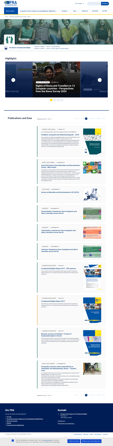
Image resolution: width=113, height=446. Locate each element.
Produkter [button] (64, 11)
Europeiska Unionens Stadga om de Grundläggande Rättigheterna (25, 419)
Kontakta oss (61, 421)
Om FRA (104, 11)
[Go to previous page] (78, 118)
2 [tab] (55, 100)
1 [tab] (51, 100)
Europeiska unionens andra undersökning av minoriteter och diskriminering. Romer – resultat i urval (58, 368)
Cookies (91, 434)
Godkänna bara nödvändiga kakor (91, 441)
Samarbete (95, 11)
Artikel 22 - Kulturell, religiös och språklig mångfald (57, 48)
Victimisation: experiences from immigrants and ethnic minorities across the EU (58, 231)
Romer (29, 16)
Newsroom (85, 11)
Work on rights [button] (10, 11)
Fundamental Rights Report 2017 (53, 301)
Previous (13, 80)
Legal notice (85, 434)
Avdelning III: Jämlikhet (39, 46)
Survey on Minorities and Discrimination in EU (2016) (60, 192)
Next (100, 80)
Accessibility (105, 434)
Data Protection (98, 434)
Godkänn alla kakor (73, 441)
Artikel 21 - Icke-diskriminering (53, 46)
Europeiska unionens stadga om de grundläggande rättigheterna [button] (38, 11)
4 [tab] (62, 100)
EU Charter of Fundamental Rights (19, 47)
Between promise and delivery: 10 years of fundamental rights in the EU (56, 335)
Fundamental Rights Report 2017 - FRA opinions (58, 268)
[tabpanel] (56, 80)
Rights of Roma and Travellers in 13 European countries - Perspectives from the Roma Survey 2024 (55, 88)
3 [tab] (58, 100)
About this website (78, 434)
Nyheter (9, 423)
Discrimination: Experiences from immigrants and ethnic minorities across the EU (59, 212)
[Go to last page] (104, 118)
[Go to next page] (101, 118)
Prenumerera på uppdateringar (15, 425)
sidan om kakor (48, 440)
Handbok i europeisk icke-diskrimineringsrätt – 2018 (60, 135)
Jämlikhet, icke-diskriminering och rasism (17, 16)
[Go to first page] (76, 118)
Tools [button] (74, 11)
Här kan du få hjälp (12, 421)
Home (6, 16)
